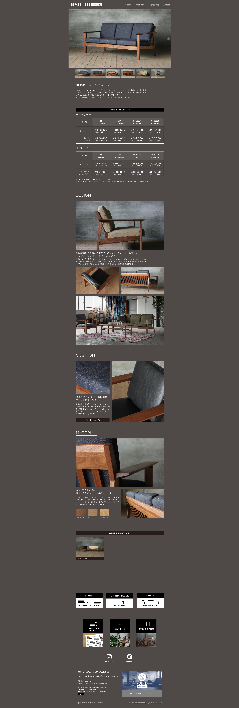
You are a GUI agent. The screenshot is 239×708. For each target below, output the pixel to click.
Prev (70, 38)
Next (168, 38)
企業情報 (100, 702)
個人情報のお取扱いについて (87, 702)
